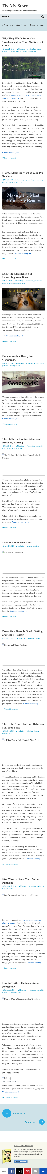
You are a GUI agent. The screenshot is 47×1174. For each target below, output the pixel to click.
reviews (37, 638)
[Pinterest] (27, 1171)
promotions (38, 281)
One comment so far (10, 424)
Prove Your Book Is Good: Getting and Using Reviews (22, 633)
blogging (33, 990)
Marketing (21, 49)
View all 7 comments (11, 1097)
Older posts (15, 1113)
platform (5, 448)
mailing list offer (15, 51)
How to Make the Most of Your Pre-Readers (23, 174)
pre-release (19, 182)
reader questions (34, 546)
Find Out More (20, 1161)
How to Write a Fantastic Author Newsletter (21, 984)
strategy (33, 886)
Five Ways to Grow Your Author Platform (21, 880)
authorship (40, 990)
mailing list (39, 446)
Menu (4, 16)
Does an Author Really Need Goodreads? (18, 357)
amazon (31, 638)
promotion (31, 363)
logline (30, 731)
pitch (10, 733)
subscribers (32, 49)
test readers (11, 182)
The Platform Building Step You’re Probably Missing (22, 440)
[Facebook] (11, 1171)
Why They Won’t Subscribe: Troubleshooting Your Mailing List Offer (22, 41)
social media (40, 363)
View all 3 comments (11, 864)
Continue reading (10, 152)
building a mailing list (29, 51)
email (19, 992)
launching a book (33, 180)
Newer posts (34, 1122)
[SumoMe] (43, 1171)
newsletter (13, 992)
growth (11, 888)
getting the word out (15, 448)
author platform (15, 365)
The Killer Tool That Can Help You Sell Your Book (23, 725)
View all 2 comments (11, 709)
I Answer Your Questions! (17, 542)
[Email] (35, 1171)
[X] (19, 1171)
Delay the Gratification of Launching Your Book (17, 275)
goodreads (5, 365)
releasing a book (19, 283)
